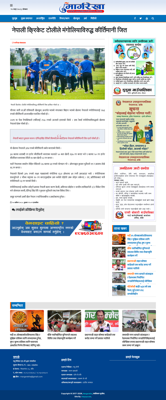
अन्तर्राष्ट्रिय (40, 18)
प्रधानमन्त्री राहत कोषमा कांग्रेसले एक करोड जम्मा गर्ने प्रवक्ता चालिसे (100, 336)
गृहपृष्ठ (14, 18)
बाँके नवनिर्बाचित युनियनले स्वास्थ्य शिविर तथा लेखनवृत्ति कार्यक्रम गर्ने (62, 336)
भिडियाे (93, 18)
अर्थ (85, 18)
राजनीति (52, 18)
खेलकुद (76, 18)
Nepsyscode (86, 396)
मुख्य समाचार (26, 18)
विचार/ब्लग (64, 18)
